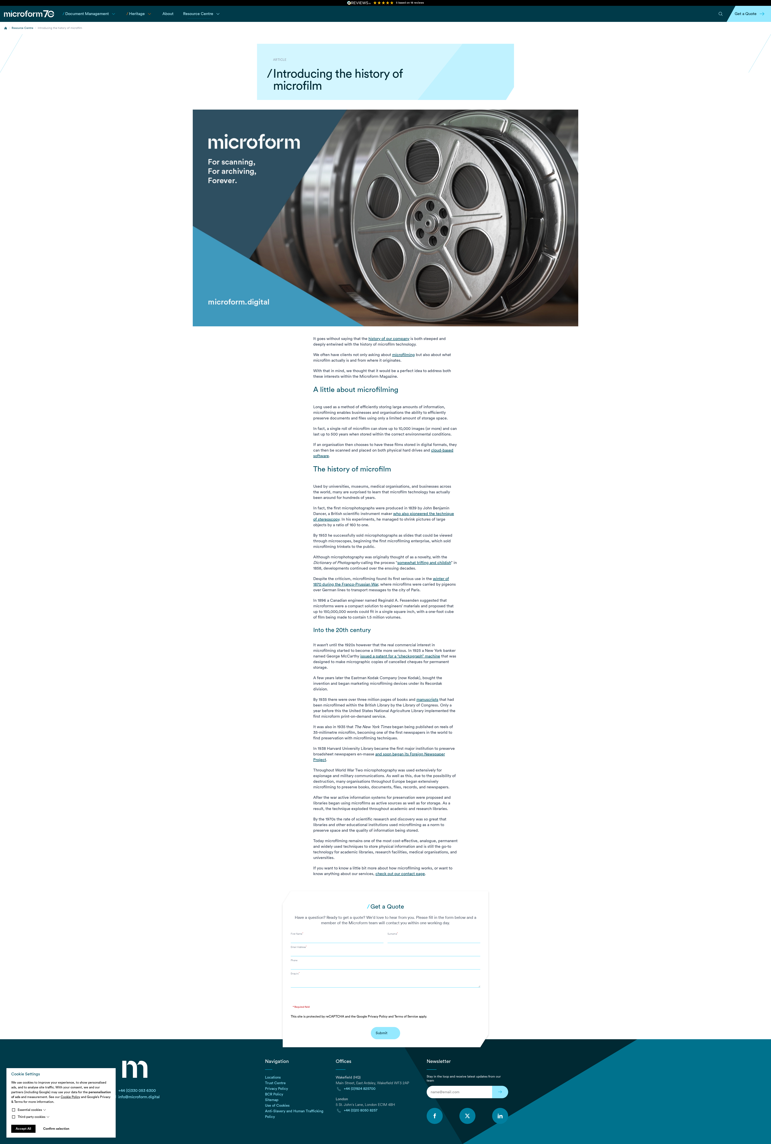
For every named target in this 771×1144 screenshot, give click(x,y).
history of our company (388, 339)
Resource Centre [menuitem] (198, 14)
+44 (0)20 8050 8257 (360, 1110)
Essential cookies (30, 1109)
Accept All (23, 1128)
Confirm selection (56, 1128)
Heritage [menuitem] (135, 14)
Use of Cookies (277, 1105)
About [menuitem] (167, 14)
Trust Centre (275, 1083)
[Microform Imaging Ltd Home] (29, 14)
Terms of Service (406, 1016)
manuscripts (427, 700)
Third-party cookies (31, 1117)
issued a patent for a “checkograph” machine (400, 656)
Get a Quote (746, 14)
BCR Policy (274, 1094)
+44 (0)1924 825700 (359, 1088)
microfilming (403, 355)
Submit (381, 1033)
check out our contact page (400, 874)
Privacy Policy (378, 1016)
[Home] (5, 28)
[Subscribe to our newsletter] (500, 1092)
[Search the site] (720, 13)
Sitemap (271, 1100)
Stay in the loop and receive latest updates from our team (464, 1078)
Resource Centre (22, 28)
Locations (273, 1077)
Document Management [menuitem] (86, 14)
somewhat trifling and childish (424, 563)
